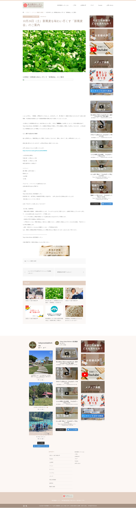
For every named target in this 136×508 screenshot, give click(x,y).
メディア (51, 476)
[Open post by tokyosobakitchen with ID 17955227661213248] (41, 423)
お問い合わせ (110, 5)
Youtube (100, 5)
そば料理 (51, 462)
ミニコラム (51, 472)
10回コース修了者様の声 (54, 455)
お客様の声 (83, 5)
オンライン (51, 469)
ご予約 (74, 5)
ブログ (92, 5)
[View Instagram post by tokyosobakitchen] (51, 372)
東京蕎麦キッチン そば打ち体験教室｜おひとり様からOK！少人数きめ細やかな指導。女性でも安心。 (66, 505)
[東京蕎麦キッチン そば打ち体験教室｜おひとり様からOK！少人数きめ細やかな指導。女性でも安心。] (33, 5)
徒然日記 (51, 483)
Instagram (24, 506)
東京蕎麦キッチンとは (62, 5)
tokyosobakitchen (41, 352)
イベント (27, 16)
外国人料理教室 (52, 479)
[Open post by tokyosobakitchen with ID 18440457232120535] (41, 394)
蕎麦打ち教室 (35, 16)
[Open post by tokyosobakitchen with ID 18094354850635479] (41, 362)
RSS (26, 506)
